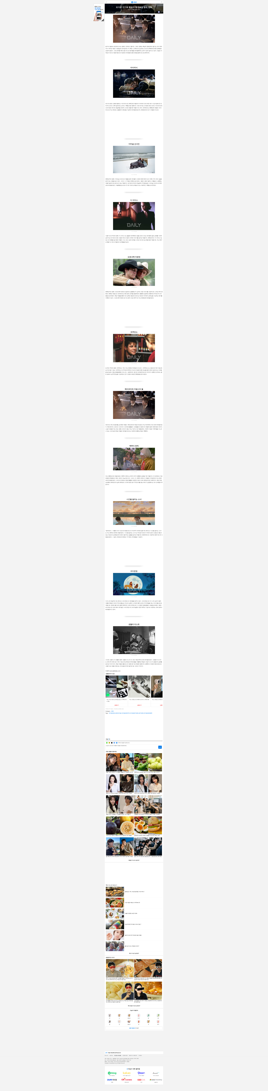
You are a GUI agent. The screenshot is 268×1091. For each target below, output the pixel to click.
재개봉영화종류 (148, 713)
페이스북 (114, 743)
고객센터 (140, 1055)
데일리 (116, 743)
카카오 (109, 743)
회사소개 (106, 1055)
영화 (112, 711)
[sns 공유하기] (161, 2)
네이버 (107, 743)
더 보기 (134, 1028)
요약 (160, 12)
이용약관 (111, 1055)
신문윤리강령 (125, 1055)
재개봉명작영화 (134, 713)
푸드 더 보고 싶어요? (134, 953)
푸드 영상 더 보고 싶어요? (134, 1005)
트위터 (112, 743)
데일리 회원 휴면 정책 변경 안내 (113, 1052)
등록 (160, 747)
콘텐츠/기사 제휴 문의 (133, 1055)
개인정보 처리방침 (117, 1055)
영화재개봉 (118, 713)
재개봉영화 (112, 713)
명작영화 (141, 713)
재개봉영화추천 (126, 713)
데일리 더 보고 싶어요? (134, 860)
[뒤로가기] (106, 2)
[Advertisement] (98, 43)
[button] (160, 688)
